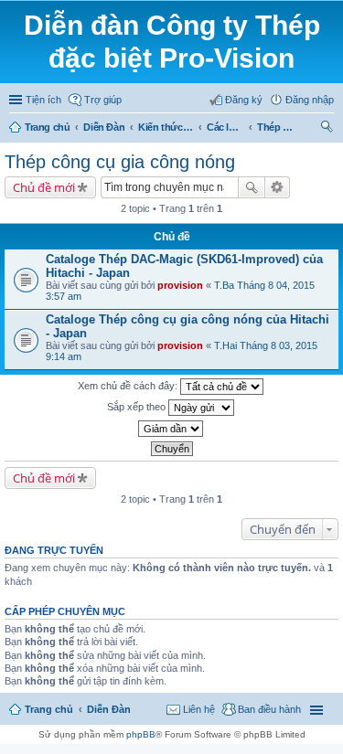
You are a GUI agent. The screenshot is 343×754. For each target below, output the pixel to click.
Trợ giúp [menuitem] (103, 99)
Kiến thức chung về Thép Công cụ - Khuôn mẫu (165, 127)
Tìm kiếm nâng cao (277, 187)
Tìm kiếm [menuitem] (327, 129)
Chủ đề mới (44, 187)
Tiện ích (43, 99)
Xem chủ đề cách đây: (129, 385)
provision (180, 285)
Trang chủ (47, 127)
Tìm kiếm (251, 187)
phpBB (140, 734)
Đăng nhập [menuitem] (309, 99)
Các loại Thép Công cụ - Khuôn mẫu (225, 127)
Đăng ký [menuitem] (244, 99)
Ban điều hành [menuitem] (269, 709)
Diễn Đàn (103, 127)
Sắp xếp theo (137, 406)
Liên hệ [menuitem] (199, 709)
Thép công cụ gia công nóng (275, 127)
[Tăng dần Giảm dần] (171, 428)
